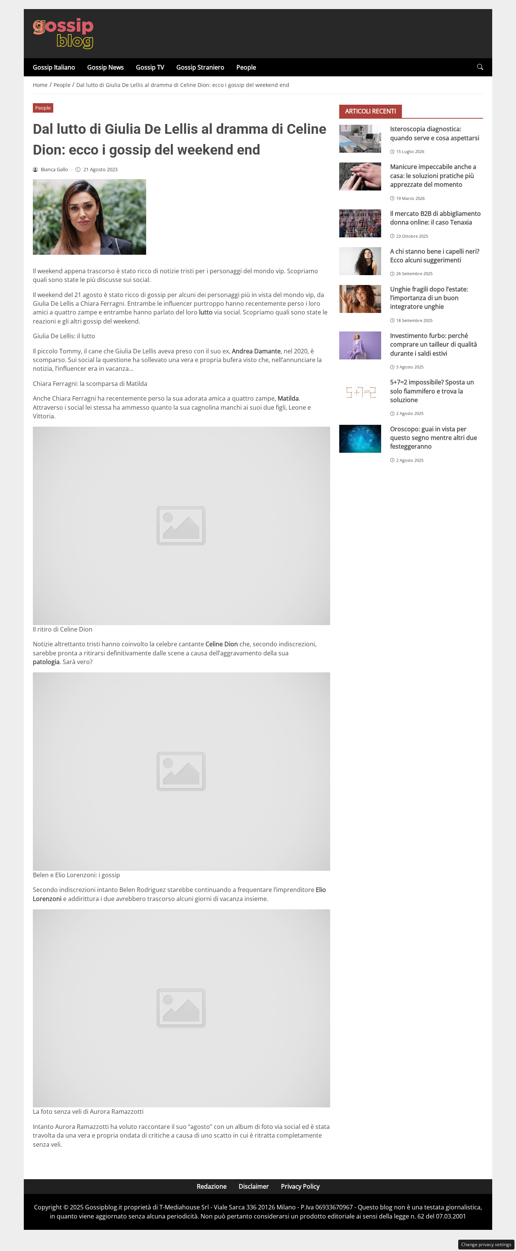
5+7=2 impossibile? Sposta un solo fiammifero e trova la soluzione (432, 391)
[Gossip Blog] (63, 33)
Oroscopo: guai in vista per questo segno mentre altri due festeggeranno (433, 437)
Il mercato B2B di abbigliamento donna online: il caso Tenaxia (435, 217)
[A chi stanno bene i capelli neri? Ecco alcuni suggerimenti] (360, 261)
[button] (480, 67)
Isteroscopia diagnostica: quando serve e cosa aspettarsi (434, 133)
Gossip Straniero (200, 67)
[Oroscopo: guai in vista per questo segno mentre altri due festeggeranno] (360, 438)
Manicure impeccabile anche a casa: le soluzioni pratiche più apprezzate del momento (433, 176)
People (246, 67)
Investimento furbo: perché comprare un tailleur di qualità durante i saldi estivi (433, 344)
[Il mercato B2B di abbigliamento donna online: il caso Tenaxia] (360, 223)
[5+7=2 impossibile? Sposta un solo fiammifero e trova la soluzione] (360, 392)
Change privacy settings (486, 1244)
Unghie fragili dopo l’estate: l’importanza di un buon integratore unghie (429, 298)
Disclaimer (254, 1186)
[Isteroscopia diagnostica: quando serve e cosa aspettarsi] (360, 139)
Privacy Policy (300, 1186)
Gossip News (105, 67)
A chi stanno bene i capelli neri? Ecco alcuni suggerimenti (434, 255)
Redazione (212, 1186)
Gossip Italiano (54, 67)
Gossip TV (150, 67)
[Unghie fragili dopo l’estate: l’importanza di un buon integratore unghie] (360, 299)
